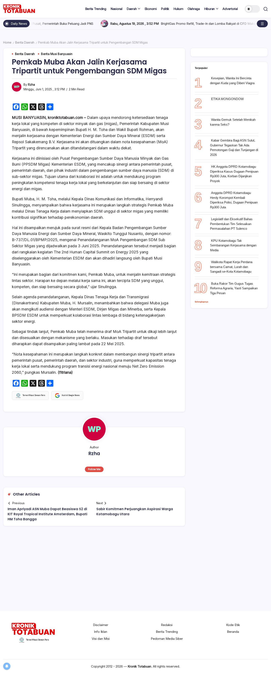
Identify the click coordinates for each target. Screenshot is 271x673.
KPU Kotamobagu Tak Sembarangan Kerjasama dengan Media (233, 245)
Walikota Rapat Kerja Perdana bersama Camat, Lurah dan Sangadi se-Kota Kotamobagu (231, 266)
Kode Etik (233, 625)
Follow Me (94, 469)
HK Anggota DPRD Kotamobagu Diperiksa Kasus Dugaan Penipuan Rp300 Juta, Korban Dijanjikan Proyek (234, 174)
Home (7, 42)
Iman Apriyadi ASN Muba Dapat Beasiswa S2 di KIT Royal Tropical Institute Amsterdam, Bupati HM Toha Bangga (47, 514)
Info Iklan (100, 632)
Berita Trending (167, 632)
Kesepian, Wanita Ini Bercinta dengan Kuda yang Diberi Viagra (232, 80)
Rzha (31, 84)
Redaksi (167, 625)
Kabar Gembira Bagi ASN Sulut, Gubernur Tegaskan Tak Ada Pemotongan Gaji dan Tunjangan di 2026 (234, 148)
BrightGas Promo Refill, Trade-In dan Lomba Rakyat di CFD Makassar (189, 24)
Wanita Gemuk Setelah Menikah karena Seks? (233, 122)
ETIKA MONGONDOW (227, 99)
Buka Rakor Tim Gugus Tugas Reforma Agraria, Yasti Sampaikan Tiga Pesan (234, 288)
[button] (252, 9)
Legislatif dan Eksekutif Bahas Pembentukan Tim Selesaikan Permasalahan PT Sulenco (231, 223)
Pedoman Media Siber (167, 639)
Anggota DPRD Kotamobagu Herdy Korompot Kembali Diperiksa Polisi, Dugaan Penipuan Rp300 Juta (234, 200)
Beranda (233, 632)
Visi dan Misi (101, 639)
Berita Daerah (24, 42)
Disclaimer (100, 625)
